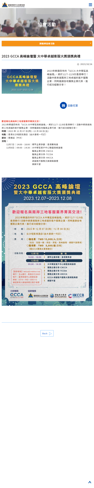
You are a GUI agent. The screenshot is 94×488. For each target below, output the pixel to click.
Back (44, 333)
